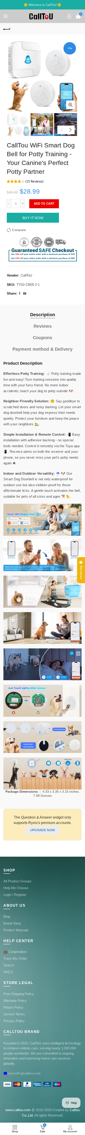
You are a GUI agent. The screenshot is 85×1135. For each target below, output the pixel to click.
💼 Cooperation (15, 952)
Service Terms (14, 1014)
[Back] (6, 28)
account (69, 16)
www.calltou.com (18, 1110)
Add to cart (44, 203)
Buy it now (32, 218)
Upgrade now (42, 830)
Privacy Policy (14, 1021)
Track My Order (15, 958)
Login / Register (15, 895)
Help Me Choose (15, 888)
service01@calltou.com (24, 1073)
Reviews (43, 326)
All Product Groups (17, 881)
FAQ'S (8, 972)
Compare (19, 230)
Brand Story (12, 923)
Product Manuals (16, 930)
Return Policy (13, 1007)
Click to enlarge (70, 105)
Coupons (42, 337)
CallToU (26, 275)
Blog (6, 916)
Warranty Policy (15, 1000)
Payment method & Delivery (42, 349)
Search (8, 965)
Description (42, 314)
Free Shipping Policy (18, 994)
